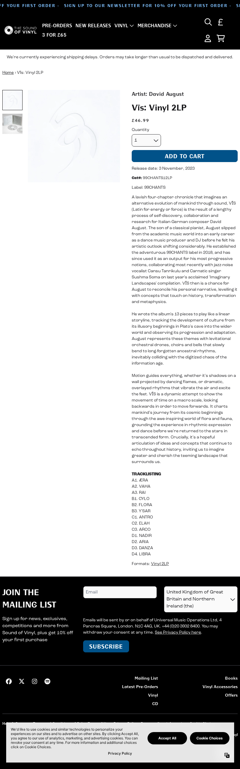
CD (155, 703)
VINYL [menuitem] (121, 25)
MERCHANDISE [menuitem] (155, 25)
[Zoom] (74, 136)
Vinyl (153, 695)
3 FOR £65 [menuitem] (54, 35)
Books (231, 678)
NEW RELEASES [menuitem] (93, 25)
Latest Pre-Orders (140, 686)
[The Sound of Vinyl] (20, 30)
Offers (231, 695)
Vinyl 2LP (160, 564)
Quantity (140, 130)
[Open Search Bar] (208, 22)
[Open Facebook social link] (8, 681)
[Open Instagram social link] (34, 681)
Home (8, 73)
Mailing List (146, 678)
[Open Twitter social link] (21, 681)
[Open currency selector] (220, 22)
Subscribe (106, 646)
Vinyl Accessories (220, 686)
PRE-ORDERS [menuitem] (57, 25)
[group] (12, 100)
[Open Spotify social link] (47, 681)
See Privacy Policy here (178, 632)
